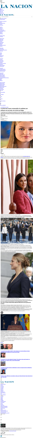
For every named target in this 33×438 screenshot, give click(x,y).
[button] (16, 60)
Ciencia (1, 44)
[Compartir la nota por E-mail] (3, 153)
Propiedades (2, 29)
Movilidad (1, 31)
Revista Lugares (2, 84)
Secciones (2, 10)
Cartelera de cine (2, 69)
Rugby (1, 53)
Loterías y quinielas (3, 63)
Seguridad (1, 39)
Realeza (2, 342)
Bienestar (1, 43)
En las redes (6, 107)
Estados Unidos (2, 35)
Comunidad (2, 42)
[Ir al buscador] (1, 4)
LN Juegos (1, 58)
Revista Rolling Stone (3, 86)
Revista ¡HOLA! (2, 83)
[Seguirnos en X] (1, 417)
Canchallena (2, 55)
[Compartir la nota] (1, 151)
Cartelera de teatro (3, 70)
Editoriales (1, 48)
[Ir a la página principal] (16, 7)
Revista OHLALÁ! (2, 82)
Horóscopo (1, 61)
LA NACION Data (2, 23)
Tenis (1, 54)
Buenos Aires (2, 38)
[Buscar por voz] (32, 17)
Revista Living (2, 85)
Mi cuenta (2, 13)
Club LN (2, 12)
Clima (1, 22)
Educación (1, 40)
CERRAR (1, 0)
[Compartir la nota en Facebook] (1, 153)
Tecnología (1, 60)
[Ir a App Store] (3, 427)
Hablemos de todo (3, 45)
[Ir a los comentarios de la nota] (2, 149)
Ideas (1, 79)
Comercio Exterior (3, 30)
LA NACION (2, 107)
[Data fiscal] (1, 436)
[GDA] (3, 433)
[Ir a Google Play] (3, 425)
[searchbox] (16, 16)
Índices (1, 32)
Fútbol (1, 52)
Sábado (1, 78)
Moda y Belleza (2, 65)
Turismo (1, 59)
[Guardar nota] (1, 149)
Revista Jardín (2, 87)
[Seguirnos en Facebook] (1, 415)
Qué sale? (1, 68)
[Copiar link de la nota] (1, 152)
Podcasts (1, 64)
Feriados (1, 62)
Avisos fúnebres (2, 74)
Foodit (2, 11)
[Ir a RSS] (1, 422)
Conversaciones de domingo (4, 77)
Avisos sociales (2, 75)
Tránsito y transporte (3, 21)
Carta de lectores (2, 76)
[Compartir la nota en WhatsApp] (2, 151)
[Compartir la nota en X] (2, 153)
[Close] (1, 378)
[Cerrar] (13, 15)
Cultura (1, 41)
